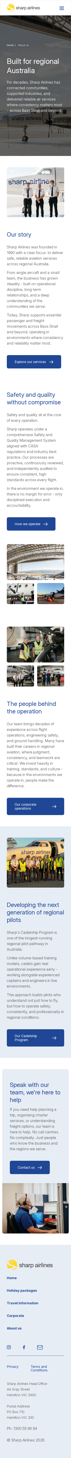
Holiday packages (22, 1290)
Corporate (15, 1316)
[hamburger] (61, 8)
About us (14, 1328)
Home (10, 45)
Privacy (13, 1367)
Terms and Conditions (39, 1368)
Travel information (22, 1303)
